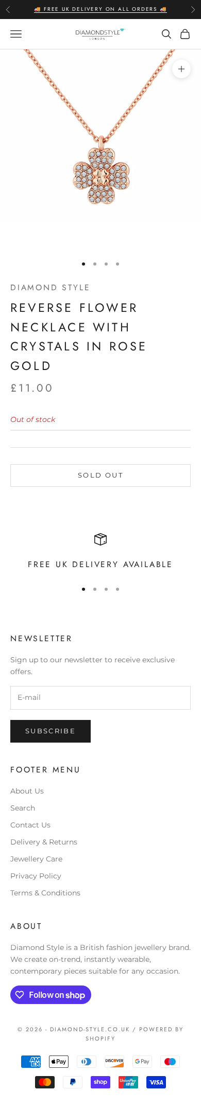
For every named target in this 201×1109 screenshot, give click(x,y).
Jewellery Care (36, 859)
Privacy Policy (35, 876)
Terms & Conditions (45, 892)
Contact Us (30, 825)
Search (22, 808)
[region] (100, 552)
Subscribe (50, 731)
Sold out (100, 475)
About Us (27, 791)
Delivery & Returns (43, 842)
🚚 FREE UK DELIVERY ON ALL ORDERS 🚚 (100, 9)
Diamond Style (50, 287)
